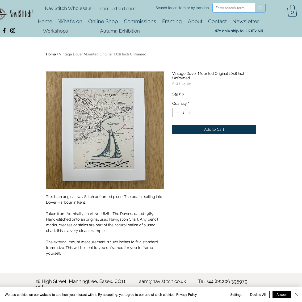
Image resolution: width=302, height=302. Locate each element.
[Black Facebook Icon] (4, 30)
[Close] (296, 294)
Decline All (258, 294)
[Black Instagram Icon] (12, 30)
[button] (292, 11)
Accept (282, 294)
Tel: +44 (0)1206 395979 (222, 281)
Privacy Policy (186, 294)
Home (51, 54)
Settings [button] (236, 294)
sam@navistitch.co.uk (162, 281)
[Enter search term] (260, 7)
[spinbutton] (183, 112)
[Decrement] (176, 112)
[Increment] (190, 112)
